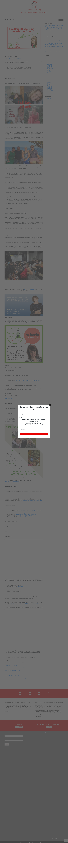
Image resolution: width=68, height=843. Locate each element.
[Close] (50, 405)
